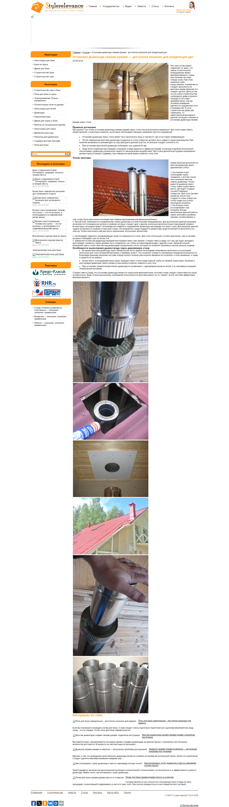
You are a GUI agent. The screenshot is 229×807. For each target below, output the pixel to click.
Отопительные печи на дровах (49, 105)
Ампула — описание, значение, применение (49, 324)
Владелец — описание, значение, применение (50, 317)
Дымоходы (39, 113)
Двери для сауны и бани (46, 121)
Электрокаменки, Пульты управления (46, 99)
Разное (127, 792)
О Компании (36, 792)
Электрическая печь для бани (47, 250)
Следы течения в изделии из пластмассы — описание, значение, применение (48, 310)
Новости (141, 6)
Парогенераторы (42, 117)
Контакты (169, 6)
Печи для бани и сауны (45, 94)
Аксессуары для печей (45, 109)
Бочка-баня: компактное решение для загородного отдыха (49, 192)
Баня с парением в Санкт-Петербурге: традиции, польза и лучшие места (48, 172)
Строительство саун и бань (47, 90)
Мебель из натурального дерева (49, 125)
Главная (93, 6)
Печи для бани (41, 145)
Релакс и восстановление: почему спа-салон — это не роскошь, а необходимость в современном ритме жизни (49, 213)
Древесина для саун (44, 133)
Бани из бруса (41, 64)
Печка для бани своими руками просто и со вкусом (150, 777)
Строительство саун (44, 76)
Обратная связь (183, 10)
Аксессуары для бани (44, 60)
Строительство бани (44, 72)
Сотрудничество (111, 6)
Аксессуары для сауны (45, 129)
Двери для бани (41, 68)
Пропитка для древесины (46, 137)
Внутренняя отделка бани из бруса (49, 236)
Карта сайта (113, 792)
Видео (128, 6)
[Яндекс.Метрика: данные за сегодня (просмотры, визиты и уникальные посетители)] (189, 805)
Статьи (155, 6)
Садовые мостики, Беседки (47, 141)
